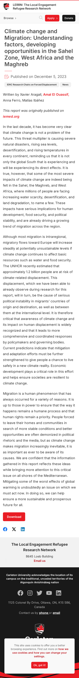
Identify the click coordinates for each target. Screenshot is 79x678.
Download (14, 517)
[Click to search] (41, 18)
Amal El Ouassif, (56, 94)
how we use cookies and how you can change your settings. (40, 652)
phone (44, 613)
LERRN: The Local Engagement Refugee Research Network (34, 6)
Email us (40, 561)
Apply (51, 18)
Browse (9, 18)
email (56, 613)
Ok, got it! (39, 665)
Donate (68, 18)
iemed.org (11, 116)
